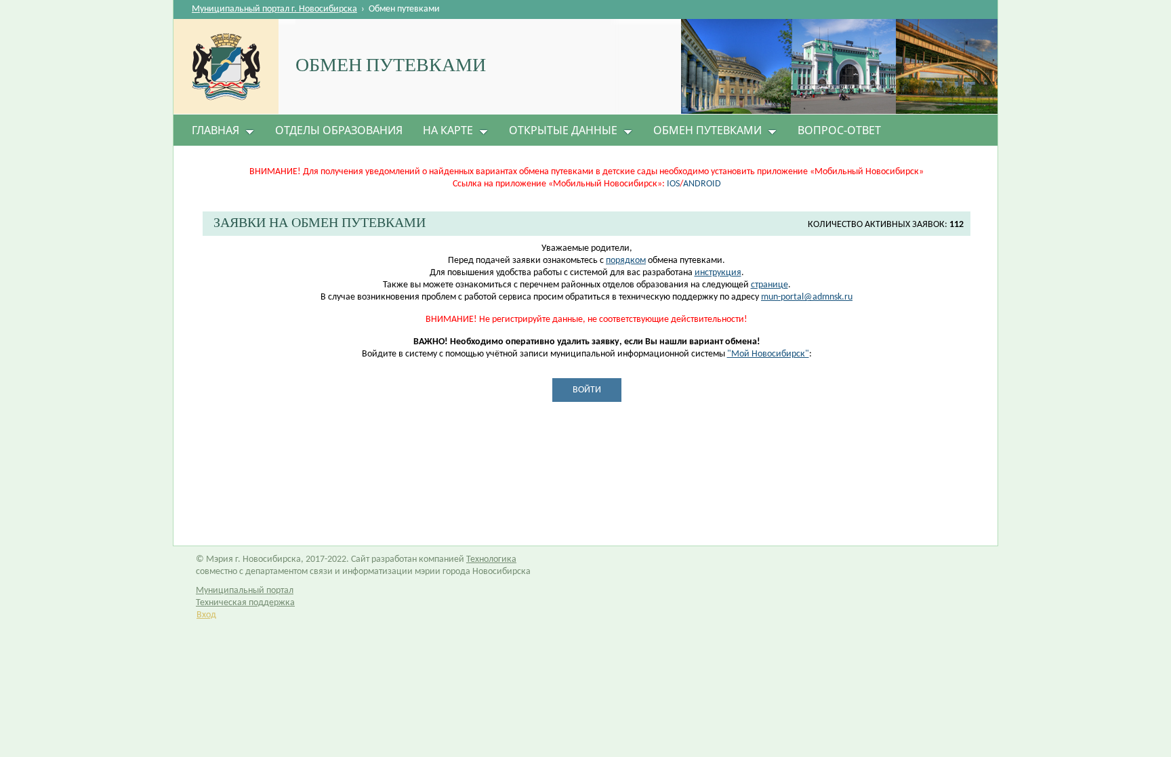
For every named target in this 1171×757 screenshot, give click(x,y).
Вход (206, 615)
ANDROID (702, 184)
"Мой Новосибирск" (768, 354)
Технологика (491, 559)
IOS (673, 184)
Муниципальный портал (244, 591)
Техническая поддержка (245, 603)
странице (769, 285)
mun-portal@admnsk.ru (806, 297)
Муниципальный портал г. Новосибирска (274, 9)
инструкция (718, 273)
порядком (626, 260)
